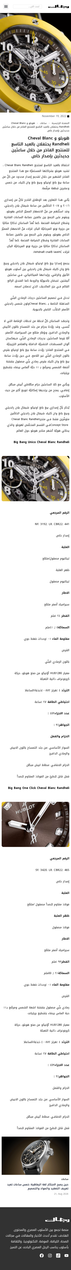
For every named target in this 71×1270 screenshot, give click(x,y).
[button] (6, 6)
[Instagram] (50, 1255)
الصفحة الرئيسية (60, 123)
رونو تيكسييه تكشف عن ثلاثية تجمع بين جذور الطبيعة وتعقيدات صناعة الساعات (41, 1187)
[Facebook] (42, 1255)
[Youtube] (66, 1255)
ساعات (43, 123)
